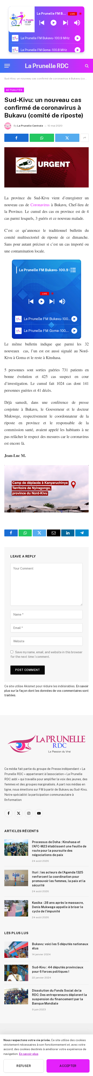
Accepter (67, 1066)
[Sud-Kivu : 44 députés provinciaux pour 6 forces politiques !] (16, 973)
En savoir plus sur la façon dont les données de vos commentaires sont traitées (46, 690)
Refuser (23, 1066)
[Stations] (73, 270)
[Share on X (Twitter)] (67, 138)
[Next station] (41, 23)
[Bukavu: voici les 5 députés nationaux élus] (16, 949)
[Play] (53, 23)
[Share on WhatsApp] (42, 138)
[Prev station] (65, 23)
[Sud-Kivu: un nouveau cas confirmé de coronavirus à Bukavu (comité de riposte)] (46, 167)
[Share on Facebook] (16, 138)
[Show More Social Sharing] (84, 138)
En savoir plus (28, 1054)
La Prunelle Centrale (30, 125)
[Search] (86, 66)
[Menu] (7, 66)
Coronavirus (40, 204)
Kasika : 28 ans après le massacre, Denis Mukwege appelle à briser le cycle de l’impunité (58, 907)
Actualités (14, 90)
